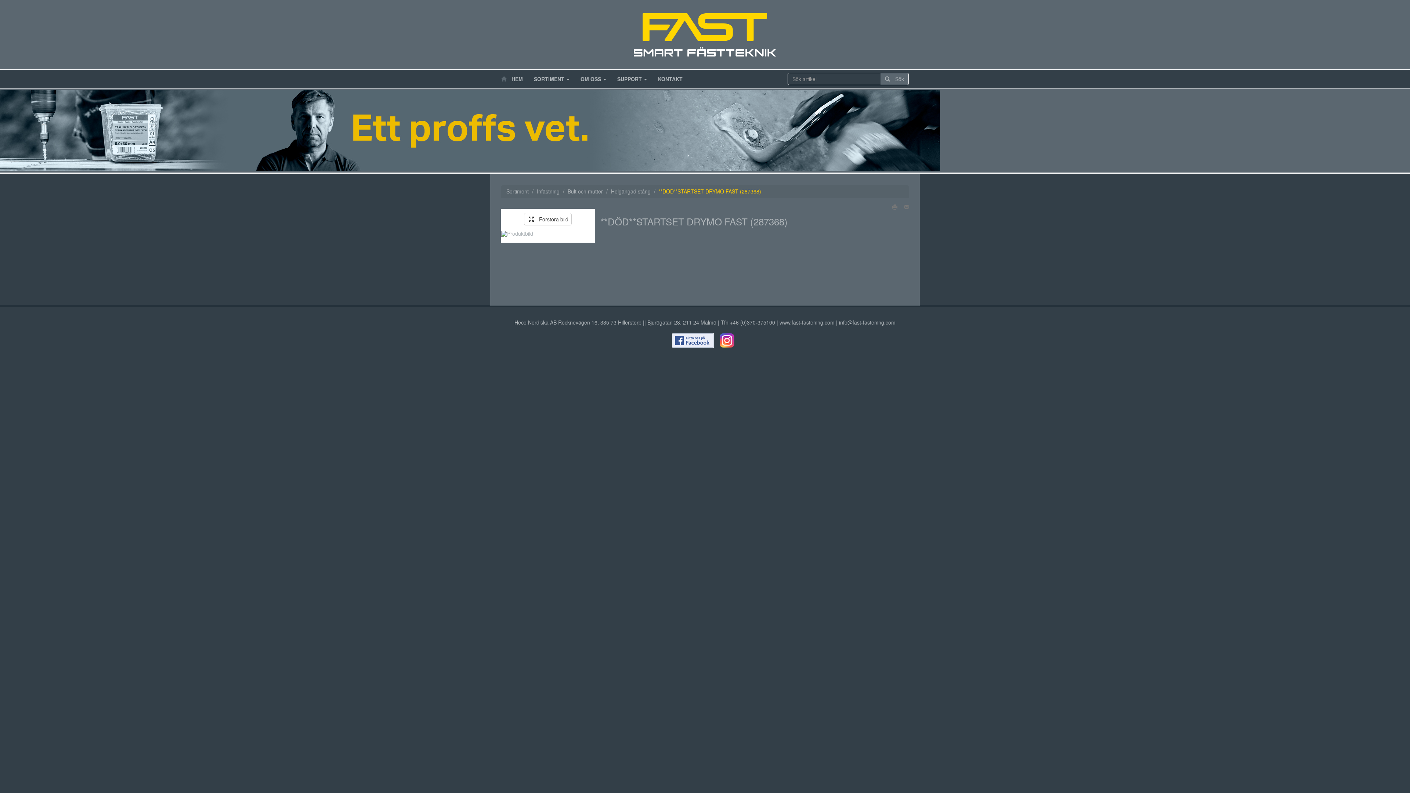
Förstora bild (551, 219)
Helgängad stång (631, 191)
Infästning (548, 191)
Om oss (592, 79)
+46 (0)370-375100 (752, 322)
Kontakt (670, 79)
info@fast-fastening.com (867, 322)
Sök (897, 79)
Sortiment (550, 79)
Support (630, 79)
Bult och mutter (585, 191)
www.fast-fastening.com (807, 322)
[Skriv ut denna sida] (892, 207)
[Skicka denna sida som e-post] (904, 207)
